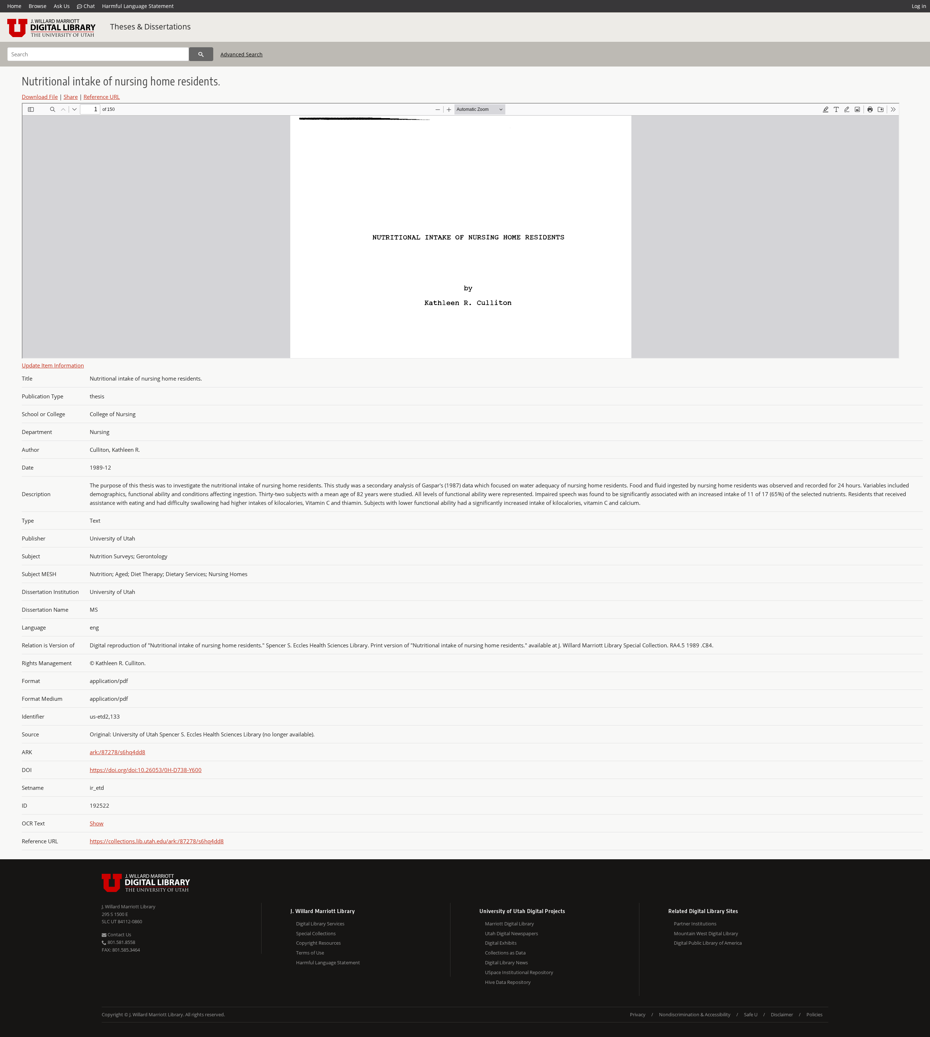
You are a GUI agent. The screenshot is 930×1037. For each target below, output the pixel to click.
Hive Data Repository (508, 982)
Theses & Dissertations (150, 26)
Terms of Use (310, 952)
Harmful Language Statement (138, 6)
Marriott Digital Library (509, 923)
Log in (919, 6)
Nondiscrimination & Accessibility (695, 1014)
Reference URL (102, 96)
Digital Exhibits (501, 943)
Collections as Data (505, 952)
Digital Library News (506, 962)
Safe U (750, 1014)
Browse (37, 6)
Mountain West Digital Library (706, 933)
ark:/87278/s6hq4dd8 (117, 752)
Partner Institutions (695, 923)
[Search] (201, 54)
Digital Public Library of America (708, 943)
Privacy (638, 1014)
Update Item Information (53, 365)
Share (71, 96)
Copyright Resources (318, 943)
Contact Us (118, 934)
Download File (40, 96)
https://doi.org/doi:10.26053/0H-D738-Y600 (146, 769)
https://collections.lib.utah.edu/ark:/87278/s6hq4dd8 (157, 841)
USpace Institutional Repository (519, 972)
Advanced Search (242, 54)
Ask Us (62, 6)
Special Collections (316, 933)
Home (14, 6)
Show (97, 823)
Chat (88, 6)
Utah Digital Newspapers (511, 933)
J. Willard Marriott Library (128, 906)
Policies (814, 1014)
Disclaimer (782, 1014)
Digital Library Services (320, 923)
